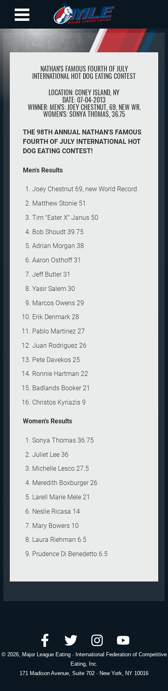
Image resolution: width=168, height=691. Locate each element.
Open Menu (22, 15)
